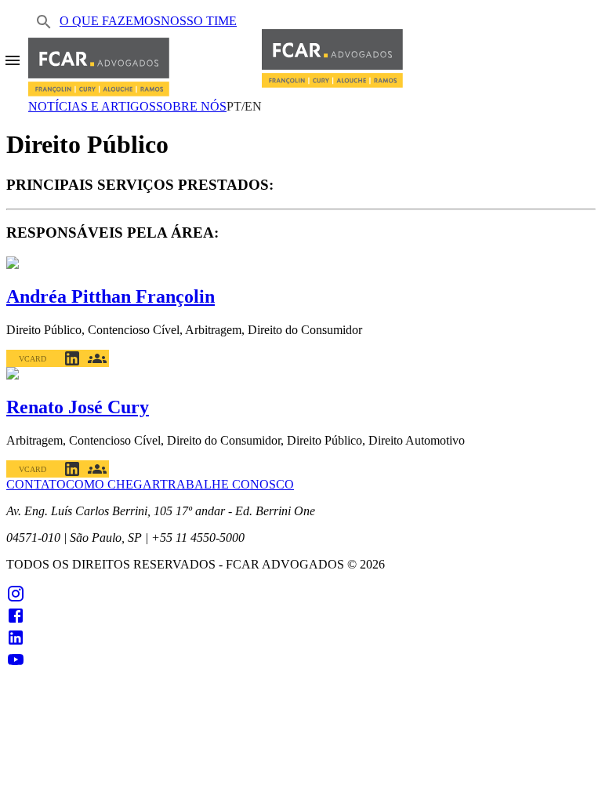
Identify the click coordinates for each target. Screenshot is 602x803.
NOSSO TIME (199, 20)
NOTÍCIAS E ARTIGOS (92, 106)
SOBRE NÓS (191, 106)
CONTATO (36, 484)
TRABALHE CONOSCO (227, 484)
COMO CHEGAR (113, 484)
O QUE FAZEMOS (110, 20)
